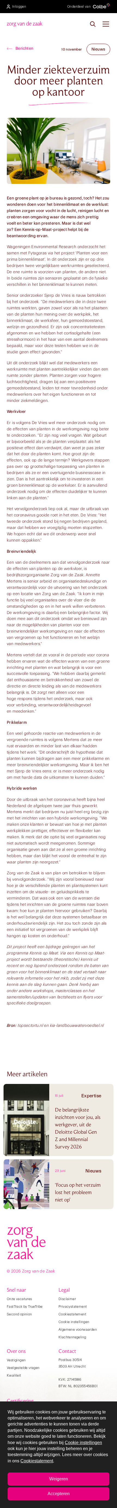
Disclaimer (67, 1299)
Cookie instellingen (74, 1322)
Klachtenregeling (72, 1337)
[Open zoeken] (92, 24)
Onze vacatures (19, 1299)
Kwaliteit (14, 1375)
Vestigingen (16, 1360)
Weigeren (58, 1479)
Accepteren (59, 1493)
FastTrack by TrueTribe (25, 1306)
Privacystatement (73, 1306)
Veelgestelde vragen (23, 1368)
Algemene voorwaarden (78, 1329)
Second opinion (19, 1314)
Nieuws (98, 49)
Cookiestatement (72, 1314)
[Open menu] (105, 24)
